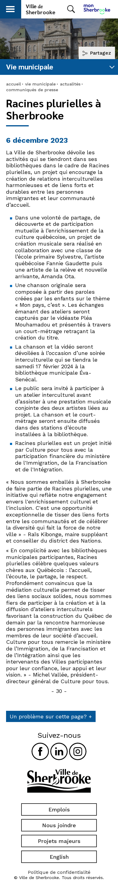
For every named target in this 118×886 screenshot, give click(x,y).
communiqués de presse (32, 89)
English (59, 857)
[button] (10, 8)
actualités (70, 84)
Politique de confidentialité (59, 872)
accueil (13, 84)
